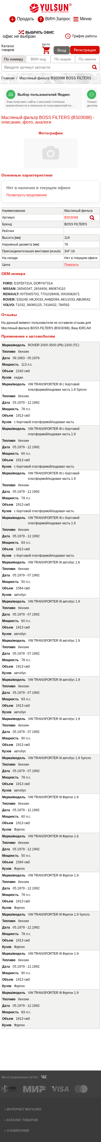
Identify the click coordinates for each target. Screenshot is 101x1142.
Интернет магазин (24, 1109)
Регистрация (85, 50)
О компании (18, 1130)
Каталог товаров (22, 1120)
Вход (61, 50)
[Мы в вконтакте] (44, 1077)
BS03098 (71, 217)
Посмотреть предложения (26, 195)
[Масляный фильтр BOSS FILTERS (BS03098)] (51, 167)
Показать (71, 265)
